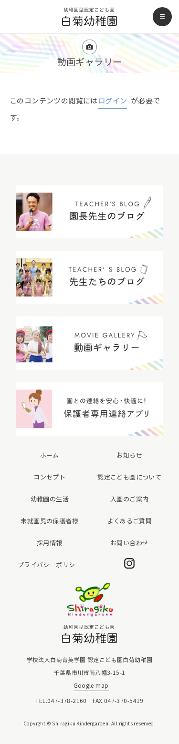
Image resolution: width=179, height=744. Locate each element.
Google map (91, 685)
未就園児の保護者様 (49, 520)
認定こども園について (129, 476)
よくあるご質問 (129, 520)
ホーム (49, 454)
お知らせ (129, 454)
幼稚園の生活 (50, 498)
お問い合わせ (129, 542)
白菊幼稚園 (89, 17)
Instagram (129, 563)
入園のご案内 (129, 498)
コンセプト (49, 476)
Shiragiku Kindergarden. (81, 723)
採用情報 (50, 542)
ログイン (112, 100)
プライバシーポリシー (50, 564)
